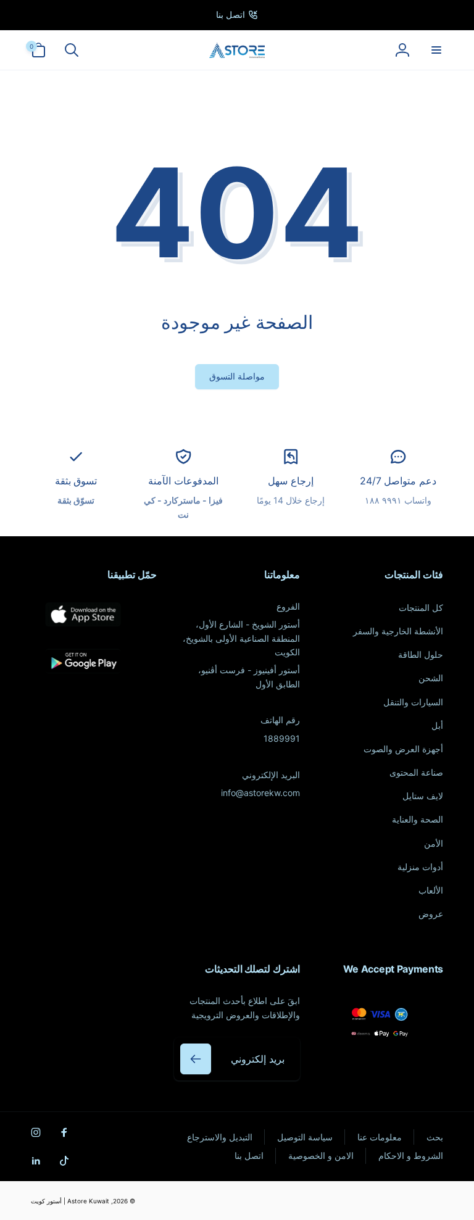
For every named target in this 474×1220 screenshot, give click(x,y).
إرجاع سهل (291, 481)
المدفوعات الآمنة (183, 481)
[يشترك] (195, 1059)
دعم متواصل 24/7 (398, 481)
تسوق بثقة (76, 481)
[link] (237, 15)
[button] (435, 50)
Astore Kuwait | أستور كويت (70, 1201)
